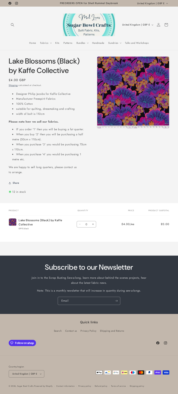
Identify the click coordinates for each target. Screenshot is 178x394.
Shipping (13, 85)
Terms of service (118, 386)
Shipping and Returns (112, 331)
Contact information (65, 386)
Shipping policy (137, 386)
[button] (12, 25)
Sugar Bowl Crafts (25, 386)
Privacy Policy (88, 331)
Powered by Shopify (43, 386)
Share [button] (16, 183)
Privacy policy (84, 386)
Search (58, 331)
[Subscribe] (116, 301)
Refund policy (101, 386)
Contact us (71, 331)
